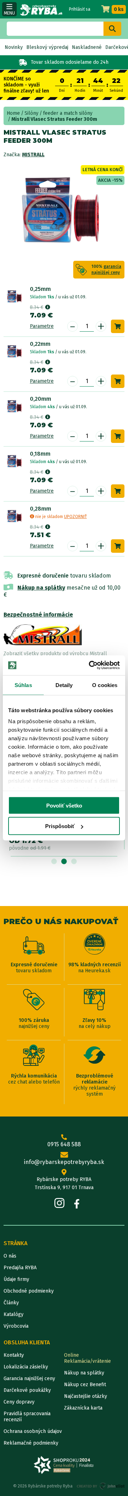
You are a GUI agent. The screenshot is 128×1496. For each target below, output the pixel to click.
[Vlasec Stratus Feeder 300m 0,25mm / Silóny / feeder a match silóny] (15, 297)
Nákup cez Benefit (85, 1385)
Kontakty (14, 1355)
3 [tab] (74, 861)
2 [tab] (64, 861)
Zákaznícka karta (83, 1408)
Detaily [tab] (64, 685)
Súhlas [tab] (23, 685)
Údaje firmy (16, 1279)
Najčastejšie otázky (85, 1396)
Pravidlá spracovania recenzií (27, 1417)
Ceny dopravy (19, 1402)
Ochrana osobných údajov (33, 1431)
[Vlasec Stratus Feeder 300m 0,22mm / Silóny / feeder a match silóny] (15, 352)
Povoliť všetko (64, 805)
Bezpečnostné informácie (38, 614)
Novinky (14, 47)
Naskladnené (87, 47)
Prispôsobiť (60, 826)
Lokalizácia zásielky (26, 1367)
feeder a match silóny (67, 113)
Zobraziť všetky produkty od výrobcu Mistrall (55, 654)
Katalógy (13, 1314)
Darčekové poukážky (27, 1390)
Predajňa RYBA (20, 1268)
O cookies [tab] (104, 685)
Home (13, 113)
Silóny (31, 113)
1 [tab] (54, 861)
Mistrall (33, 155)
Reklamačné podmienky (31, 1443)
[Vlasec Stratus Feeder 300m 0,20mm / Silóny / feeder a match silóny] (15, 407)
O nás (10, 1256)
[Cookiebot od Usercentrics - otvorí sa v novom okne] (90, 665)
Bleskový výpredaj (47, 47)
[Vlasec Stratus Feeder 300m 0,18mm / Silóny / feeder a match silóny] (15, 462)
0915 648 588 (64, 1144)
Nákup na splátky (41, 587)
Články (11, 1303)
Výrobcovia (16, 1326)
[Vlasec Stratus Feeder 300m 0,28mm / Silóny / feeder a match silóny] (15, 516)
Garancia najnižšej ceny (29, 1379)
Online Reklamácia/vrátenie (87, 1358)
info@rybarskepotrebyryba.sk (64, 1162)
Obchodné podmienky (29, 1291)
